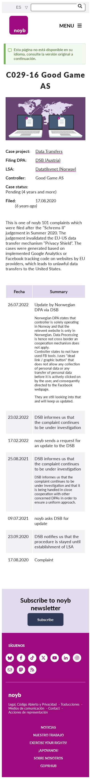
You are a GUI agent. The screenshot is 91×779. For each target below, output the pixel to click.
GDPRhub (48, 766)
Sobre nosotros (48, 758)
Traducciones (70, 704)
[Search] (80, 6)
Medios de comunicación (26, 708)
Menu (66, 25)
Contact (54, 708)
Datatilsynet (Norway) (55, 169)
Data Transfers (49, 151)
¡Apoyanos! (48, 750)
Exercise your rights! (48, 743)
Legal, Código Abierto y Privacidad (32, 704)
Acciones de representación (28, 712)
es (19, 7)
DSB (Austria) (47, 160)
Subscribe (45, 619)
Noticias (48, 727)
